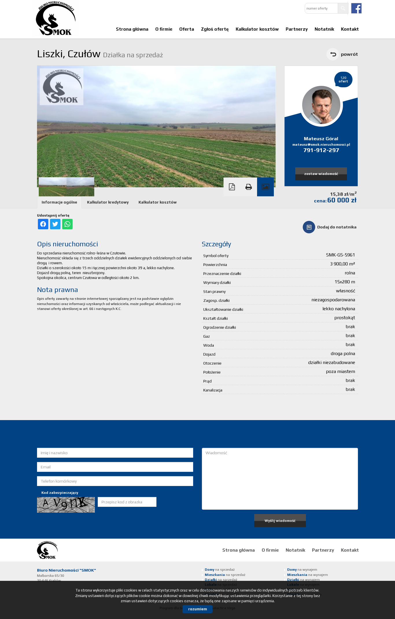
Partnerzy (297, 29)
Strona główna (132, 29)
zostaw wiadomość (321, 174)
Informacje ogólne (59, 202)
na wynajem (302, 570)
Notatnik (324, 29)
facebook (356, 8)
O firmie (163, 29)
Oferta (186, 29)
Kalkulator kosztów (257, 29)
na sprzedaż (220, 570)
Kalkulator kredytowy (108, 202)
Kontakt (350, 29)
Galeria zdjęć (265, 187)
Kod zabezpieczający (59, 493)
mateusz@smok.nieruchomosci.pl (321, 145)
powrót (349, 54)
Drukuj (248, 187)
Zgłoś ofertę (215, 29)
